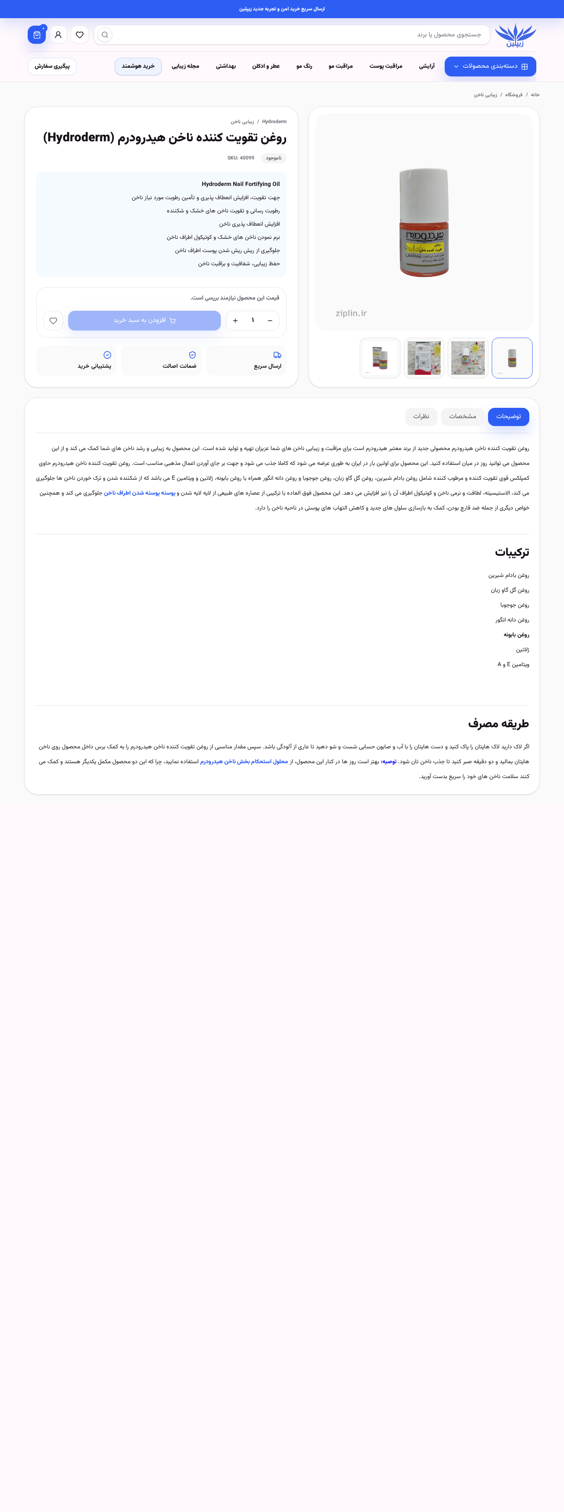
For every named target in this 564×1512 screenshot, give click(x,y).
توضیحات (508, 417)
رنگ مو (304, 66)
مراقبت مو (341, 66)
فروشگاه (514, 95)
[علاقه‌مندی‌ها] (80, 35)
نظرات (421, 417)
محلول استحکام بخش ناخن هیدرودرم (244, 762)
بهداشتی (226, 66)
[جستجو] (104, 34)
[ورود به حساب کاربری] (58, 35)
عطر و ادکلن (266, 66)
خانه (535, 95)
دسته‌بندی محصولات (490, 66)
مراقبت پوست (386, 66)
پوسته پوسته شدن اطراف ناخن (140, 493)
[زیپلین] (515, 34)
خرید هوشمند (138, 66)
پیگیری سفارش (52, 66)
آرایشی (427, 66)
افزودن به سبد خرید (140, 320)
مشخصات (462, 417)
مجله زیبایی (185, 66)
